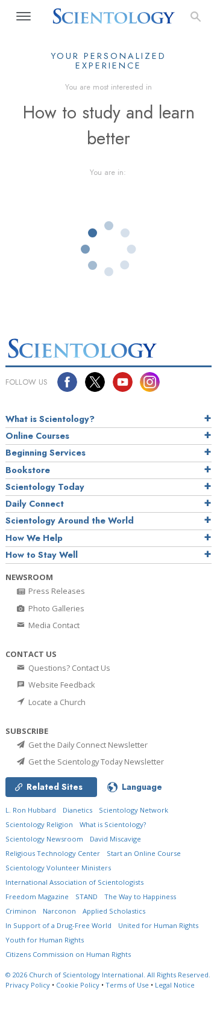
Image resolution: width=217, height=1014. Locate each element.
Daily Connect (34, 504)
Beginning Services (45, 453)
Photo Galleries (55, 608)
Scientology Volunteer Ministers (58, 867)
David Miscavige (115, 838)
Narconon (59, 910)
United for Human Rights (158, 925)
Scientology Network (133, 809)
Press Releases (56, 590)
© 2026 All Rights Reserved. (107, 974)
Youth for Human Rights (44, 939)
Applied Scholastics (114, 910)
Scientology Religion (39, 824)
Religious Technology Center (52, 853)
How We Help (34, 538)
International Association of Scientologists (74, 882)
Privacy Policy (27, 984)
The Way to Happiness (140, 896)
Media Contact (53, 625)
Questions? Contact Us (68, 667)
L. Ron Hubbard (30, 809)
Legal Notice (175, 984)
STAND (86, 896)
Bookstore (27, 470)
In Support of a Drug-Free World (58, 925)
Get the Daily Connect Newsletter (87, 744)
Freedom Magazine (37, 896)
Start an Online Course (144, 853)
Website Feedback (61, 684)
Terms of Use (127, 984)
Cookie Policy (77, 984)
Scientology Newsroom (44, 838)
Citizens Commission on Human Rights (68, 954)
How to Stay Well (41, 555)
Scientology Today (44, 487)
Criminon (20, 910)
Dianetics (77, 809)
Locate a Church (56, 702)
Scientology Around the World (69, 521)
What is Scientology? (50, 419)
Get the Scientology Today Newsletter (95, 761)
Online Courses (37, 436)
